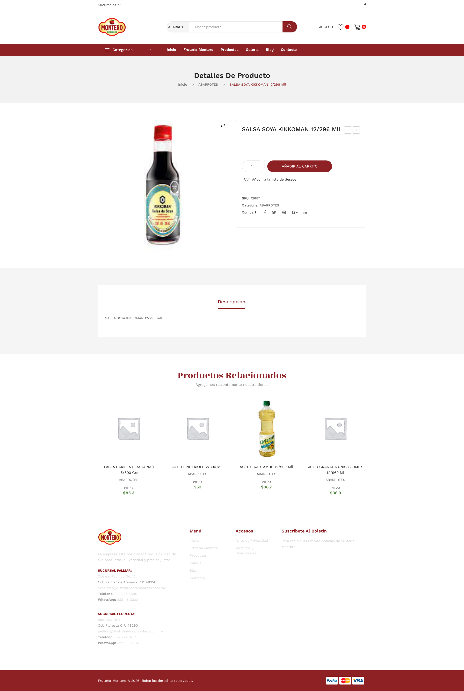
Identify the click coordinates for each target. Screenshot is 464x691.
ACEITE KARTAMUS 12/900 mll (266, 467)
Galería (195, 563)
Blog (193, 570)
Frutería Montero (204, 548)
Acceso (326, 27)
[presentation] (92, 446)
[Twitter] (274, 212)
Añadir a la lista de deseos (273, 179)
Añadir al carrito (300, 166)
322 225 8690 (126, 594)
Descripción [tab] (231, 301)
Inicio (182, 84)
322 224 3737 (125, 637)
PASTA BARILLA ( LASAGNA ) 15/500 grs (129, 470)
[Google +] (294, 212)
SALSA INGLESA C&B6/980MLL (356, 131)
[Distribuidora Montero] (112, 27)
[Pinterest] (284, 212)
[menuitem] (171, 50)
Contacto (197, 578)
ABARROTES (208, 84)
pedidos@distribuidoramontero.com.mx (130, 631)
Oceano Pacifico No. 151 (117, 576)
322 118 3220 (127, 599)
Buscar (290, 26)
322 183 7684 (128, 643)
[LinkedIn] (305, 212)
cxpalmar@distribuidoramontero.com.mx (132, 588)
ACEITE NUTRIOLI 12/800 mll (197, 467)
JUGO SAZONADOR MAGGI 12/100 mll (347, 131)
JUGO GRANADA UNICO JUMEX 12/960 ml (335, 470)
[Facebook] (365, 5)
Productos (198, 555)
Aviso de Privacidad (252, 540)
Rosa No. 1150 (109, 620)
